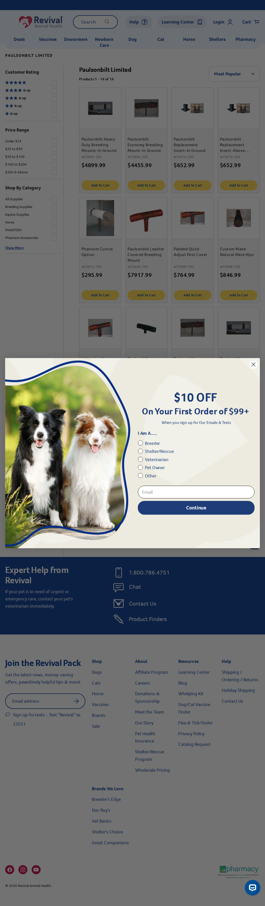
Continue (196, 507)
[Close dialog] (253, 364)
